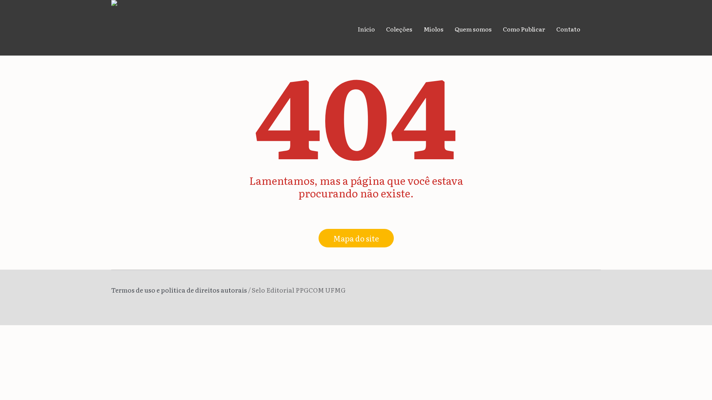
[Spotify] (584, 291)
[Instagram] (573, 291)
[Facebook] (562, 291)
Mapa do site (356, 238)
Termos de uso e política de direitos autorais (179, 289)
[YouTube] (595, 291)
